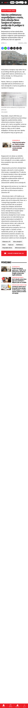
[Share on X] (11, 48)
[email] (14, 48)
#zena (3, 245)
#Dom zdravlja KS (17, 241)
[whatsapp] (5, 48)
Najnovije (10, 706)
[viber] (8, 48)
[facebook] (2, 48)
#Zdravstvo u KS (6, 241)
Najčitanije (17, 706)
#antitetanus (19, 245)
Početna (3, 706)
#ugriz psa (10, 245)
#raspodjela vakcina (7, 248)
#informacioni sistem (20, 248)
